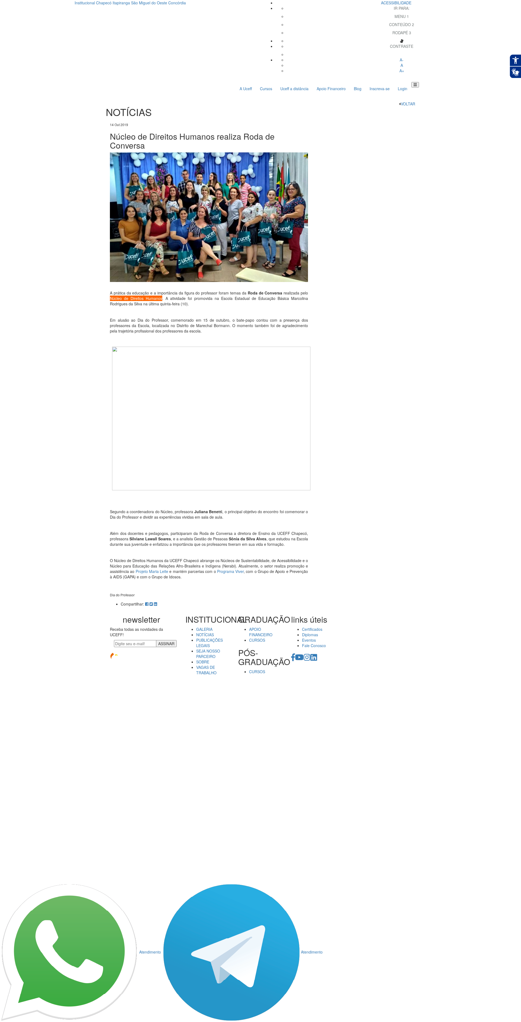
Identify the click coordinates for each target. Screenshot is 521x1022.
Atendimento (150, 952)
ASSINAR (166, 643)
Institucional (85, 2)
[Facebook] (293, 658)
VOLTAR (408, 103)
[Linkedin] (313, 658)
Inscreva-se (380, 88)
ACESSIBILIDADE (396, 2)
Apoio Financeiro (331, 88)
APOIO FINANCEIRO (260, 631)
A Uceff (246, 88)
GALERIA (204, 629)
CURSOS (257, 640)
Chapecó (104, 2)
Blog (357, 88)
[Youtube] (299, 658)
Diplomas (310, 634)
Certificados (312, 629)
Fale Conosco (314, 645)
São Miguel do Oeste (149, 2)
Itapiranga (121, 2)
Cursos (266, 88)
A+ (401, 70)
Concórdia (177, 2)
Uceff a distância (294, 88)
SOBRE (202, 661)
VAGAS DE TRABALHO (206, 669)
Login (402, 88)
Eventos (309, 640)
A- (402, 59)
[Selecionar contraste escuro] (401, 54)
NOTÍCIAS (205, 634)
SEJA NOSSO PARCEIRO (208, 653)
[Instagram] (307, 658)
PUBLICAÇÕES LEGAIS (209, 642)
